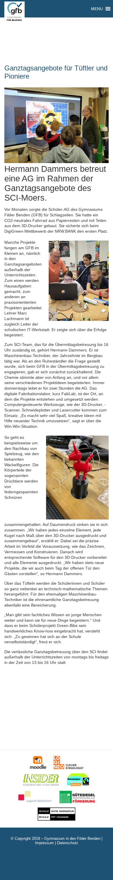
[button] (97, 8)
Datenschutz (67, 843)
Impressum (44, 843)
